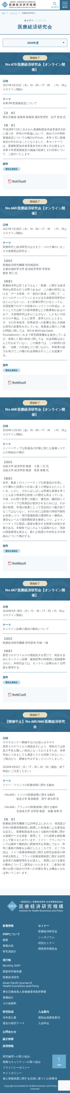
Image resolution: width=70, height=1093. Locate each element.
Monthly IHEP (11, 965)
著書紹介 (8, 997)
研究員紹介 (9, 951)
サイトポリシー (12, 1073)
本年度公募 (9, 1017)
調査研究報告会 (47, 948)
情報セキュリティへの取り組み (22, 1062)
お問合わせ (9, 1031)
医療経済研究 (11, 977)
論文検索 (8, 1039)
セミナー (14, 13)
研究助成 (8, 1011)
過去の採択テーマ (13, 1023)
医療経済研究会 (47, 931)
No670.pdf (19, 181)
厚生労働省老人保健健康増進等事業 (24, 991)
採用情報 (8, 1046)
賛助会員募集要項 (49, 1017)
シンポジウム (46, 937)
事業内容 (8, 945)
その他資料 (9, 1003)
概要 (5, 940)
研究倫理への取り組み (16, 1056)
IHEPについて (11, 934)
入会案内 (43, 1011)
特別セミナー (46, 943)
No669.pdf (19, 382)
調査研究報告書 (12, 971)
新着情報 (8, 925)
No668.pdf (19, 563)
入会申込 (43, 1023)
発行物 (7, 960)
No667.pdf (19, 694)
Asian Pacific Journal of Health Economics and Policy (21, 984)
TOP (3, 13)
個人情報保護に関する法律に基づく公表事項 (30, 1078)
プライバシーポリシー (16, 1067)
